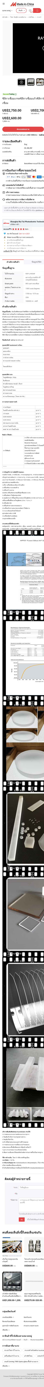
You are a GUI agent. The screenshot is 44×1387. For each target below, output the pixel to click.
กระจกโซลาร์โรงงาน (12, 1350)
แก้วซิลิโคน (28, 1356)
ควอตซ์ (39, 17)
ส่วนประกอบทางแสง (31, 1325)
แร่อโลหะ (31, 17)
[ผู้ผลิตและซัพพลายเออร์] (22, 4)
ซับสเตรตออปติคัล (30, 1321)
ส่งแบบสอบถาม (23, 129)
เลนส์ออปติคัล (7, 1317)
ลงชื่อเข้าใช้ (8, 251)
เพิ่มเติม (5, 1366)
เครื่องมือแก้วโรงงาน (11, 1356)
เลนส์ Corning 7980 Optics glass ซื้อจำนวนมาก (21, 1361)
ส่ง (22, 1219)
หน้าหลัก (5, 17)
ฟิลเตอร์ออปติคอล (8, 1321)
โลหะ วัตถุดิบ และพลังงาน (18, 17)
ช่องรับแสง (28, 1317)
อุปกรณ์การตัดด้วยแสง (10, 1325)
